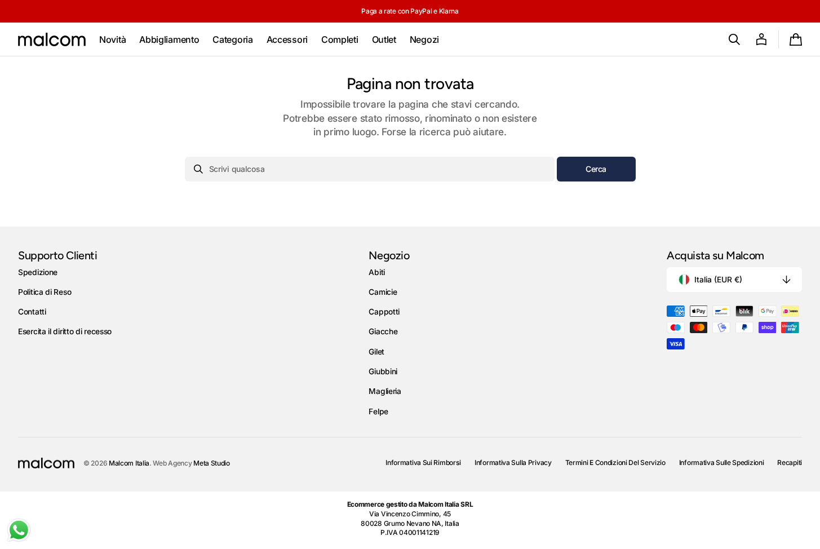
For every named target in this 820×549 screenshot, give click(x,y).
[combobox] (370, 169)
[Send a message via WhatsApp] (19, 530)
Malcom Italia (129, 463)
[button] (734, 39)
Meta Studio (211, 463)
